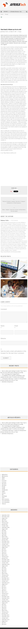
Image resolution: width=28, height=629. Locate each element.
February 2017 (5, 593)
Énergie (19, 31)
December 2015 (5, 615)
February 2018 (5, 575)
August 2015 (5, 621)
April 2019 (4, 553)
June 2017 (4, 587)
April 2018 (4, 572)
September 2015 (5, 619)
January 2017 (5, 595)
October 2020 (5, 526)
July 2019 (4, 549)
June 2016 (4, 606)
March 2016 (4, 610)
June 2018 (4, 569)
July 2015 (4, 622)
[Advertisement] (14, 169)
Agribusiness (5, 474)
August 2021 (5, 518)
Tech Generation (5, 500)
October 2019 (5, 544)
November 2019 (5, 542)
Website (3, 338)
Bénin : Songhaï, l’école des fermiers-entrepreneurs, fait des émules (14, 210)
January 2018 (5, 576)
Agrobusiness (5, 476)
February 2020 (5, 538)
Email (16, 327)
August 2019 (5, 547)
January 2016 (5, 613)
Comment (4, 309)
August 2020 (5, 529)
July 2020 (4, 530)
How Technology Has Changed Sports (10, 374)
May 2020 (4, 533)
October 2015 (5, 618)
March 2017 (4, 592)
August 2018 (5, 566)
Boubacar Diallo (5, 31)
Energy (3, 488)
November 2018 (5, 561)
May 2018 (4, 570)
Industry (3, 493)
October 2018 (5, 562)
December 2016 (5, 596)
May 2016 (4, 607)
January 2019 (5, 558)
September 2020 (5, 527)
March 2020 (4, 536)
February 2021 (5, 522)
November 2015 (5, 616)
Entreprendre (5, 490)
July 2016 (4, 604)
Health (3, 491)
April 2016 (4, 609)
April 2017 (4, 590)
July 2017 (4, 586)
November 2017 (5, 579)
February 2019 (5, 556)
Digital (3, 477)
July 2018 (4, 567)
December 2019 (5, 541)
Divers (3, 479)
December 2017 (5, 578)
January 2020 (5, 539)
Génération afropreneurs (7, 381)
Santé (3, 497)
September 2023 (5, 515)
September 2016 (5, 601)
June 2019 (4, 550)
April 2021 (4, 519)
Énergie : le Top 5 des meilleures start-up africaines (14, 273)
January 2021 (5, 524)
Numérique (4, 496)
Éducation (4, 483)
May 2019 (4, 552)
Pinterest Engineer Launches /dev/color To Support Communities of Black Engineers (14, 202)
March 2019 (4, 555)
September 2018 (5, 564)
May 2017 (4, 589)
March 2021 (4, 521)
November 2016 (5, 598)
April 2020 (4, 535)
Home (2, 14)
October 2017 (5, 581)
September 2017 (5, 582)
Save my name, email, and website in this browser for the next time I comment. (13, 352)
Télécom (4, 503)
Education (4, 485)
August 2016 (5, 602)
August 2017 (5, 584)
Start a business (5, 499)
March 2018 (4, 573)
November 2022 (5, 516)
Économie (4, 480)
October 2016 (5, 599)
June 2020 (4, 532)
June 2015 (4, 624)
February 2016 (5, 612)
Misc (3, 494)
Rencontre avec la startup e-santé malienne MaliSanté (14, 293)
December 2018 (5, 559)
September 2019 (5, 546)
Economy (4, 482)
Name (2, 327)
